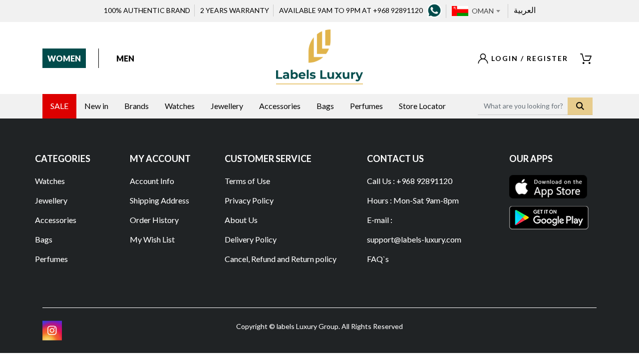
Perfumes (51, 259)
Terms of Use (247, 181)
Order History (154, 219)
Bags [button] (325, 105)
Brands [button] (136, 105)
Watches (50, 181)
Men (125, 58)
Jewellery (51, 200)
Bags (43, 239)
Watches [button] (180, 105)
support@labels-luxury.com (414, 239)
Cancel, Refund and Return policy (280, 259)
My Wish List (152, 239)
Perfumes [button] (366, 105)
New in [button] (96, 105)
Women (64, 58)
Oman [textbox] (483, 10)
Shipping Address (159, 200)
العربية (525, 9)
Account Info (152, 181)
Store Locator (422, 105)
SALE (59, 105)
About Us (241, 219)
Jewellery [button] (227, 105)
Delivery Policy (251, 239)
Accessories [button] (280, 105)
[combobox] (486, 11)
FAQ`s (378, 259)
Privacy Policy (249, 200)
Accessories (55, 219)
